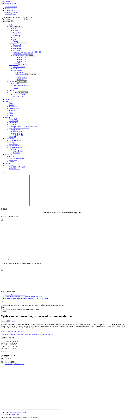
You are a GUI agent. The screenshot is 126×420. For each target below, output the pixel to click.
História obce (17, 32)
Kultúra (15, 39)
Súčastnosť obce (18, 34)
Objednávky (20, 79)
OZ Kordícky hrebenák (12, 12)
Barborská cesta (10, 8)
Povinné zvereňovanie (19, 74)
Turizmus (15, 41)
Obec (10, 26)
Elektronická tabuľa (19, 67)
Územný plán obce (18, 55)
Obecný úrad (17, 45)
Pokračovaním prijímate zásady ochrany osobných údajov (21, 309)
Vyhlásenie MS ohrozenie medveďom (12, 331)
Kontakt (11, 90)
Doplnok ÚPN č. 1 (22, 57)
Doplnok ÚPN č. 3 (22, 61)
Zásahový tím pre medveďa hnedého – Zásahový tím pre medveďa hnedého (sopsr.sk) (27, 334)
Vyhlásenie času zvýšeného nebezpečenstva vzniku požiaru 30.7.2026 (26, 298)
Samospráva (12, 43)
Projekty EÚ (16, 63)
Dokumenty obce (18, 48)
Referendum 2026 (18, 96)
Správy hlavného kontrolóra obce (23, 54)
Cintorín (15, 89)
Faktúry (19, 76)
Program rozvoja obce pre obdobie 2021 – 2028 (27, 52)
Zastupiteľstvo (17, 70)
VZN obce (16, 68)
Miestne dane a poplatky (20, 85)
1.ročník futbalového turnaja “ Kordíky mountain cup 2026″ (23, 297)
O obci (15, 28)
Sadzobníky (16, 50)
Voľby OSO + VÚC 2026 (21, 94)
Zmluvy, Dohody (22, 78)
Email (2, 307)
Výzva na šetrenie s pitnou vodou (15, 295)
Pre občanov (12, 81)
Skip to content (5, 1)
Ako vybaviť (17, 83)
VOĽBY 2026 (13, 92)
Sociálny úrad (17, 87)
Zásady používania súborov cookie (15, 412)
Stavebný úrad (17, 46)
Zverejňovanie (13, 65)
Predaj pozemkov (18, 72)
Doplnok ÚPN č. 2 (22, 59)
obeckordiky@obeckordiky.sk (14, 364)
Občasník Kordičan (11, 7)
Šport (14, 37)
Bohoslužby (16, 36)
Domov (11, 25)
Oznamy (15, 30)
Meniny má (67, 213)
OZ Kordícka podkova (12, 10)
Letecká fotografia (10, 14)
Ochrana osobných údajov (13, 414)
